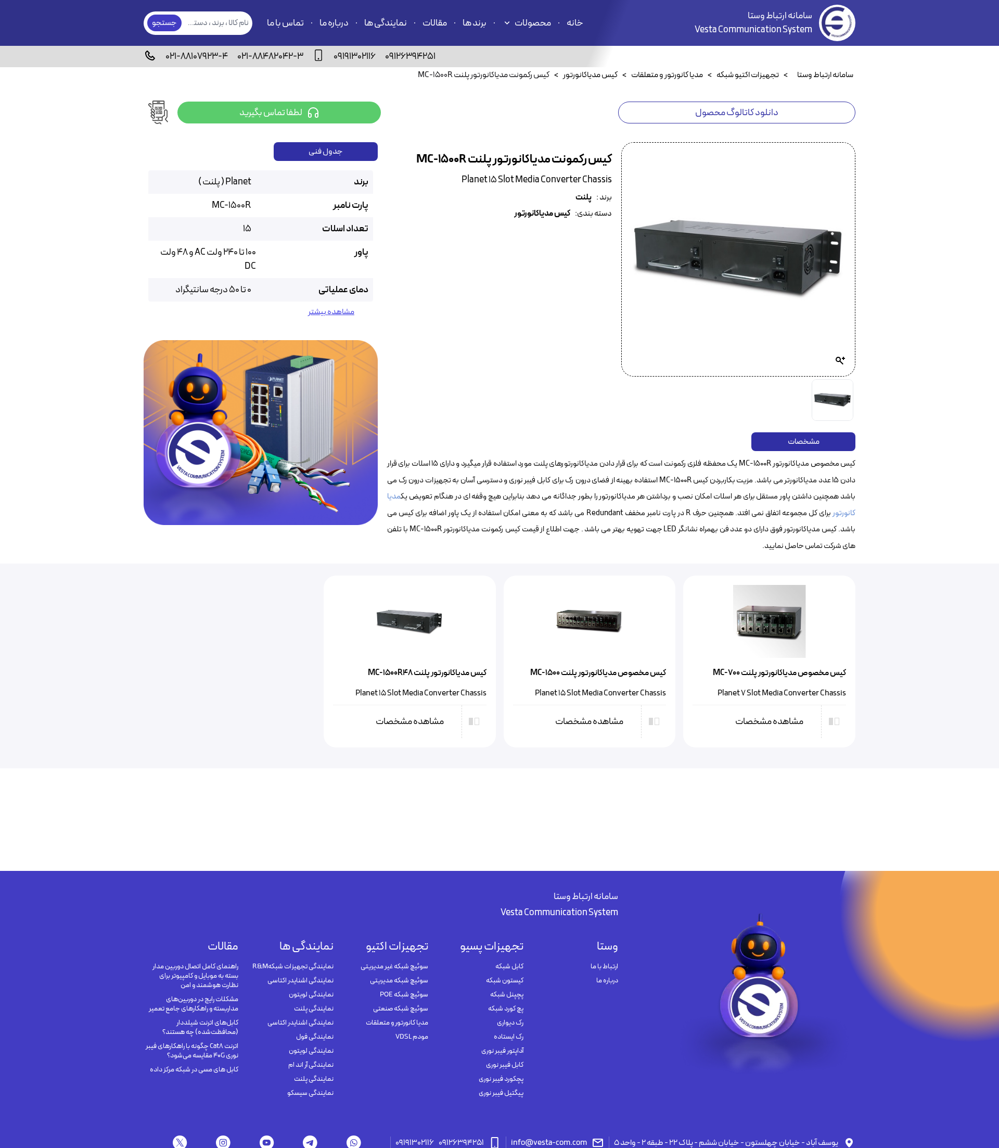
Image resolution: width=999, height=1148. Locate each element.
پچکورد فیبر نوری (501, 1079)
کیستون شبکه (504, 980)
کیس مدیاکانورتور (542, 214)
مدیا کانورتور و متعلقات (397, 1023)
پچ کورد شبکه (505, 1009)
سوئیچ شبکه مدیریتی (399, 980)
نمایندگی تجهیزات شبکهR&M (292, 966)
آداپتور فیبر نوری (502, 1051)
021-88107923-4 (196, 56)
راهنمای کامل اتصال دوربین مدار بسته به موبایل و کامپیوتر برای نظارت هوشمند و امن (195, 976)
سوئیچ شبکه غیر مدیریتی (394, 966)
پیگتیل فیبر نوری (501, 1093)
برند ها (474, 23)
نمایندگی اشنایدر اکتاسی (300, 980)
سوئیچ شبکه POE (404, 995)
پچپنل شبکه (506, 995)
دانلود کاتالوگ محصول (736, 113)
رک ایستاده (508, 1037)
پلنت (583, 198)
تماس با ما (285, 23)
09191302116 (355, 56)
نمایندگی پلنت (313, 1009)
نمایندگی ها (385, 23)
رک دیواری (510, 1023)
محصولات (533, 23)
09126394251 (410, 56)
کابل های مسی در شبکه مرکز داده (194, 1070)
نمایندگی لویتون (311, 995)
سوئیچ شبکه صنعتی (400, 1009)
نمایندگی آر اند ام (310, 1065)
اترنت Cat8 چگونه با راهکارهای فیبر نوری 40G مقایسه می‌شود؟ (192, 1051)
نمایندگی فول (314, 1037)
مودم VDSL (411, 1037)
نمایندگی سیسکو (310, 1093)
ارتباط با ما (604, 966)
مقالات (434, 23)
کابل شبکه (509, 966)
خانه (575, 23)
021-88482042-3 (270, 56)
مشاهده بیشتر (331, 312)
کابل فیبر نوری (504, 1065)
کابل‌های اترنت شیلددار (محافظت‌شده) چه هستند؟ (200, 1027)
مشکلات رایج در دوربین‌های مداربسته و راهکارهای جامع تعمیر (193, 1004)
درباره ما (334, 23)
